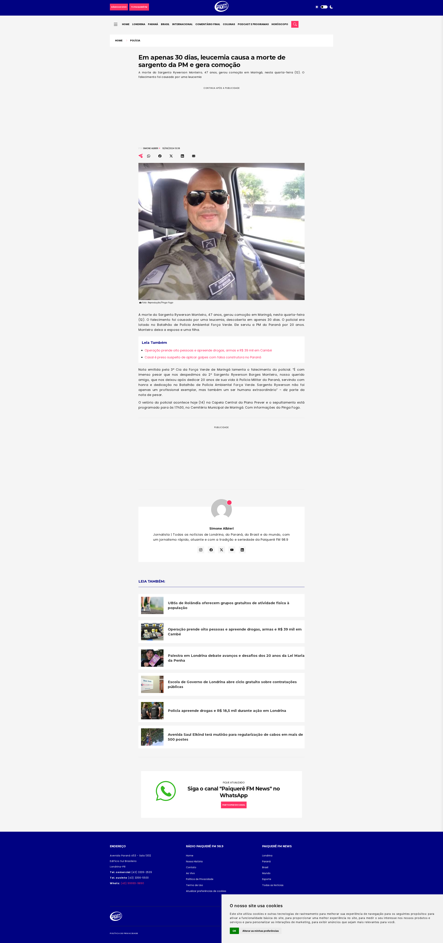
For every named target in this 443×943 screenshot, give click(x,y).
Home (125, 24)
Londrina (138, 24)
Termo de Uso (194, 885)
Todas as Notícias (272, 885)
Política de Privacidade (199, 879)
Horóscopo (280, 24)
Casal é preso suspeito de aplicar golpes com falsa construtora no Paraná (203, 357)
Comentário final (207, 24)
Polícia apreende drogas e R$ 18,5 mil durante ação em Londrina (227, 711)
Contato (191, 867)
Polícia (135, 40)
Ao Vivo (190, 873)
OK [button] (234, 930)
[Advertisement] (221, 114)
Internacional (182, 24)
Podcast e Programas (253, 24)
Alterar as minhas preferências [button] (260, 930)
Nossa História (194, 861)
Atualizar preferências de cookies (206, 891)
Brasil (165, 24)
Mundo (266, 873)
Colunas (229, 24)
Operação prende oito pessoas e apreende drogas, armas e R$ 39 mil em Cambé (208, 350)
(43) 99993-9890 (132, 883)
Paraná (153, 24)
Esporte (266, 879)
